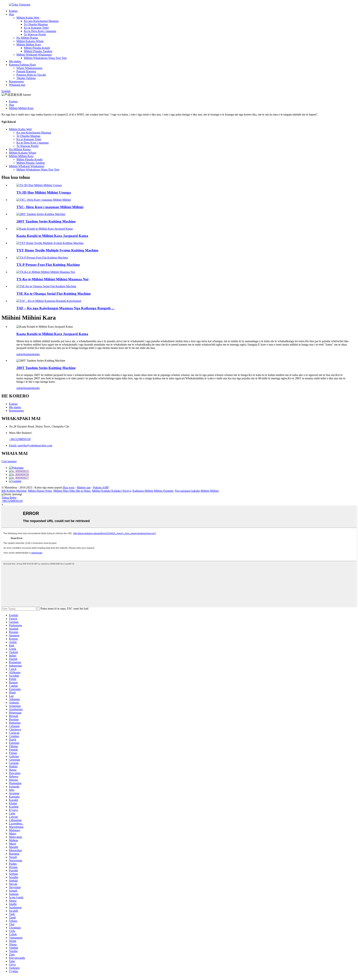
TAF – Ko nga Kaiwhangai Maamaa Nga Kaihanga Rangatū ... (65, 308)
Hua (11, 14)
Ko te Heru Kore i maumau (40, 31)
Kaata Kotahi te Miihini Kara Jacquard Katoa (52, 236)
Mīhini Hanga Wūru (40, 490)
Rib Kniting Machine (13, 490)
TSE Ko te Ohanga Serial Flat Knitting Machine (53, 294)
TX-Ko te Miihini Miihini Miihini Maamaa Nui (52, 279)
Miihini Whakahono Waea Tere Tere (45, 58)
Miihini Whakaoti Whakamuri (34, 54)
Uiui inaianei (9, 461)
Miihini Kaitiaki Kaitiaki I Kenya (111, 490)
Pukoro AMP (101, 487)
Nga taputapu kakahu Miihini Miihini (197, 490)
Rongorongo (16, 81)
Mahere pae (84, 487)
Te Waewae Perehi (35, 34)
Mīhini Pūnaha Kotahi (37, 47)
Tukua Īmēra (8, 497)
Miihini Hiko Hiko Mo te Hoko (71, 490)
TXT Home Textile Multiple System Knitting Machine (57, 250)
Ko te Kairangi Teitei (36, 27)
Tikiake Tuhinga (26, 78)
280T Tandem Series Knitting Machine (46, 221)
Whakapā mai (17, 84)
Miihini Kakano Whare (30, 41)
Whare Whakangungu (29, 68)
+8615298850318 (19, 439)
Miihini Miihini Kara (28, 44)
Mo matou (15, 61)
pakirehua (22, 354)
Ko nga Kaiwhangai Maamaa (41, 21)
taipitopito (34, 354)
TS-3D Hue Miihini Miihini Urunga (43, 192)
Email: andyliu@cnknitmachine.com (30, 445)
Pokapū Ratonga (26, 71)
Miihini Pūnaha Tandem (38, 51)
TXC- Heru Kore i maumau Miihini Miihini (49, 207)
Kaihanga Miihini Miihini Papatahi (152, 490)
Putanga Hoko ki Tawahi (31, 74)
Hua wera (68, 487)
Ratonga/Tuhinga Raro (22, 64)
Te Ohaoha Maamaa (36, 24)
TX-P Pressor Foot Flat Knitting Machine (48, 265)
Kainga (13, 11)
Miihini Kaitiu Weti (27, 17)
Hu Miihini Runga (27, 37)
